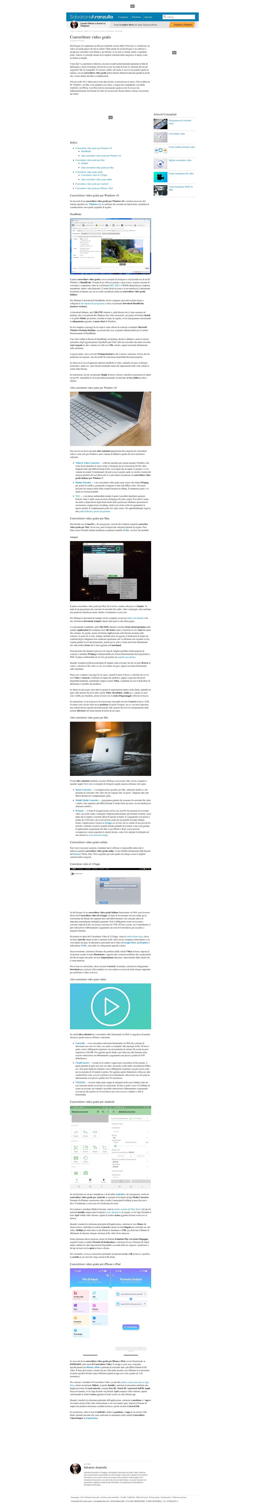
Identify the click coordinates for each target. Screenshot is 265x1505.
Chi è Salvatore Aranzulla (89, 1497)
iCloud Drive (92, 1418)
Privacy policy (154, 1497)
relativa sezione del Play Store (127, 1209)
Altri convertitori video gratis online (96, 179)
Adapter (84, 163)
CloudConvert (82, 1062)
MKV (117, 285)
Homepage (75, 1497)
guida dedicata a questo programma (94, 511)
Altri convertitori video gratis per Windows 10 (101, 155)
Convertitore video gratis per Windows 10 (93, 148)
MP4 (112, 285)
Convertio (80, 1043)
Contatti (123, 1497)
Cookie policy (166, 1497)
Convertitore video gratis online (89, 171)
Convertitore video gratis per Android (91, 183)
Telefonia (136, 17)
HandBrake (86, 151)
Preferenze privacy (179, 1497)
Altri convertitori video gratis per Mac (97, 167)
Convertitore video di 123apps (94, 174)
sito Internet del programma (92, 303)
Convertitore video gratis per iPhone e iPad (94, 188)
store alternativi (113, 1212)
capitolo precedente (126, 656)
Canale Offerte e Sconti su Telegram (93, 24)
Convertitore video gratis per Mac (90, 160)
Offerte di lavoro (142, 1497)
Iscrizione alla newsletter (110, 1497)
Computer (123, 17)
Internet (148, 17)
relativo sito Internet (135, 618)
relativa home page (134, 936)
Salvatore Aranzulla (77, 40)
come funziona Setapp (98, 834)
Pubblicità (131, 1497)
